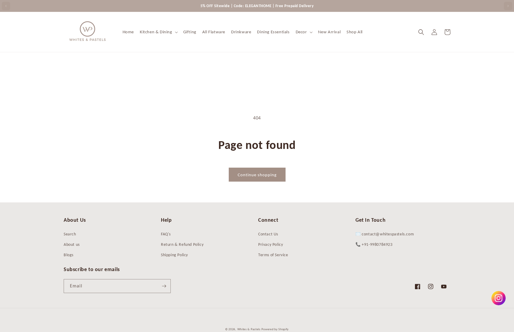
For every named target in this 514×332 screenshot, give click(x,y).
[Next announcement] (508, 6)
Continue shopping (257, 174)
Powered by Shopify (275, 329)
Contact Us (268, 234)
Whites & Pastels (249, 329)
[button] (158, 32)
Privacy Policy (270, 244)
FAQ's (166, 234)
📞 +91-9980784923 (374, 244)
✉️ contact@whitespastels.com (384, 234)
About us (72, 244)
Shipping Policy (174, 254)
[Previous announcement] (6, 6)
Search (70, 234)
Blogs (68, 254)
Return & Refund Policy (182, 244)
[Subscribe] (163, 286)
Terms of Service (273, 254)
